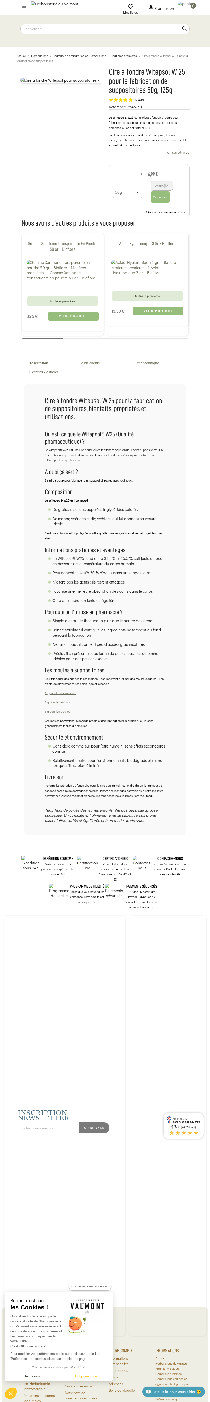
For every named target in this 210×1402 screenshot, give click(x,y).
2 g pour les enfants (57, 702)
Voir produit (73, 316)
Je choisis (32, 1376)
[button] (11, 1393)
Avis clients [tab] (90, 363)
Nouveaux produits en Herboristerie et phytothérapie (39, 1383)
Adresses (116, 1383)
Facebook (132, 1141)
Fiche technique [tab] (146, 363)
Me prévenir (160, 197)
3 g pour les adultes (57, 711)
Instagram (143, 1141)
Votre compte (121, 1350)
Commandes (118, 1370)
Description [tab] (38, 363)
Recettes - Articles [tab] (43, 372)
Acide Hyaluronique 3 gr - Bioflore (147, 243)
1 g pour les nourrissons (60, 693)
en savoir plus (178, 152)
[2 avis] (147, 281)
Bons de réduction (123, 1390)
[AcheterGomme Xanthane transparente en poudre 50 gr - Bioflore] (63, 270)
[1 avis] (62, 286)
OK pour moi (86, 1376)
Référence (117, 106)
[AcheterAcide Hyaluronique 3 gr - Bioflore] (147, 267)
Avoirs (113, 1377)
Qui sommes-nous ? (80, 1386)
